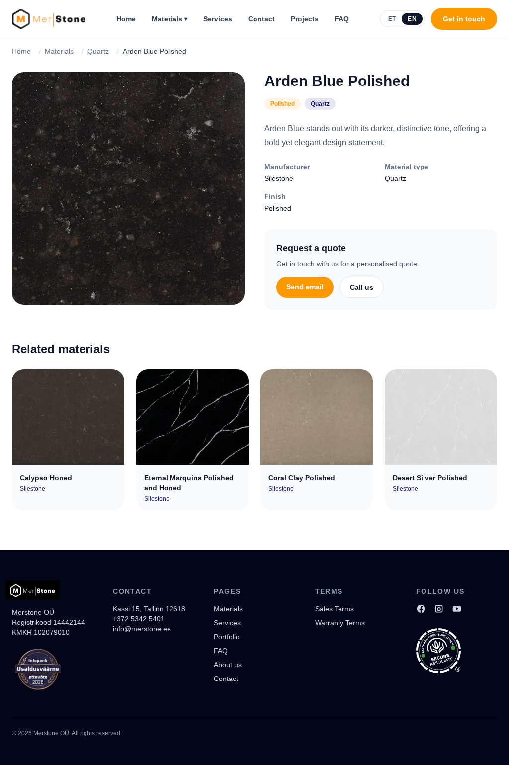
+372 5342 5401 (139, 619)
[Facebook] (421, 609)
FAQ (342, 19)
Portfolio (227, 637)
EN (412, 18)
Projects (305, 19)
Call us (361, 287)
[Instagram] (439, 609)
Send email (305, 287)
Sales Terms (334, 609)
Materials (169, 19)
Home (126, 19)
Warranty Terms (340, 623)
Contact (261, 19)
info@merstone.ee (142, 629)
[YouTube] (457, 609)
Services (217, 19)
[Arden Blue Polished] (128, 188)
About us (228, 665)
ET (392, 18)
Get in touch (464, 19)
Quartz (98, 51)
